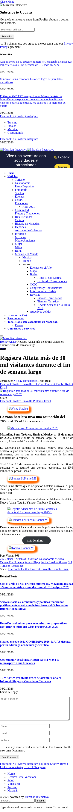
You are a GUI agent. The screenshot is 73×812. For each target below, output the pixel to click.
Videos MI (13, 783)
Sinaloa (11, 125)
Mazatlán (12, 129)
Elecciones (21, 203)
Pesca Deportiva (24, 186)
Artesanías (19, 559)
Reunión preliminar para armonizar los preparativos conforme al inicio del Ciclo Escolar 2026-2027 (33, 625)
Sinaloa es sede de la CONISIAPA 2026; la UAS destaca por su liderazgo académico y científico (35, 643)
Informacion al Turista (43, 291)
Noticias (12, 176)
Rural (18, 250)
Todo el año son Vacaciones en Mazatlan (32, 321)
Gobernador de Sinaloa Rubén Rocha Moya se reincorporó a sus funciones (29, 661)
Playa (36, 562)
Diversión (32, 559)
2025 (3, 559)
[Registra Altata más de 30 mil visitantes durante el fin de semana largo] (36, 394)
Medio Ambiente (25, 240)
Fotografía (21, 189)
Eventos (20, 196)
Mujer (18, 243)
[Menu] (1, 335)
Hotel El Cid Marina (49, 277)
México (26, 257)
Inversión (20, 233)
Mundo (26, 260)
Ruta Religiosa (23, 216)
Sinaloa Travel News (49, 298)
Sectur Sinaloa (49, 562)
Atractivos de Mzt (40, 311)
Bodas (33, 274)
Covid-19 (20, 199)
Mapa (33, 271)
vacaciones (16, 565)
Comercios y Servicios (21, 328)
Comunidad (22, 210)
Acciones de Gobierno (28, 230)
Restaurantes (15, 318)
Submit (41, 800)
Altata (3, 349)
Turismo (12, 122)
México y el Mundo (26, 254)
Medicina (20, 237)
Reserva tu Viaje (17, 315)
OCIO (33, 284)
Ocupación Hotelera (12, 562)
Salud (10, 780)
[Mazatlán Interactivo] (27, 149)
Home (11, 773)
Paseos (19, 325)
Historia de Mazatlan (27, 223)
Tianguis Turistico (48, 301)
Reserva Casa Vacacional (22, 777)
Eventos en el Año (41, 267)
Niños (18, 247)
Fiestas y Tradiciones (27, 213)
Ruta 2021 (28, 206)
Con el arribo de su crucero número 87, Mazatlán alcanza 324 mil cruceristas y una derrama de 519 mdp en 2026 (36, 63)
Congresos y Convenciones (46, 287)
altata (10, 559)
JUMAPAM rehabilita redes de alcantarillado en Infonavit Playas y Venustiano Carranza (31, 679)
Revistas (35, 294)
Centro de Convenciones (52, 281)
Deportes (20, 227)
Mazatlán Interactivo (37, 796)
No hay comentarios (25, 380)
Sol (70, 562)
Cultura (19, 220)
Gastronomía (15, 132)
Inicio (10, 172)
